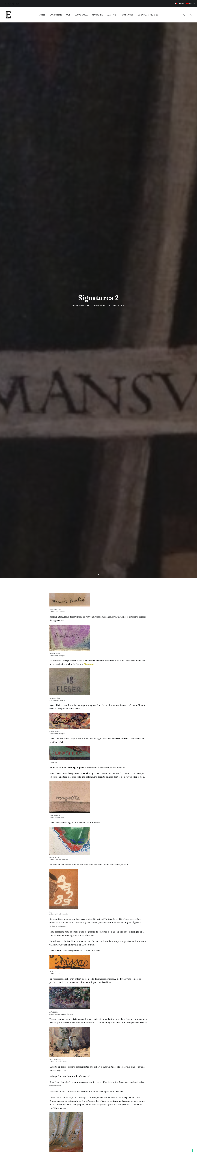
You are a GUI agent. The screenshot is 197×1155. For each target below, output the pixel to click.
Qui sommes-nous (60, 15)
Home (42, 15)
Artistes (112, 15)
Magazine (97, 15)
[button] (5, 3)
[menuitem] (179, 3)
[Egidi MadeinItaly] (8, 15)
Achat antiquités (148, 15)
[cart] (191, 14)
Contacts (127, 15)
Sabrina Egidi (118, 305)
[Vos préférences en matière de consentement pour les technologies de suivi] (192, 1150)
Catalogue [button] (81, 15)
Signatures (89, 664)
